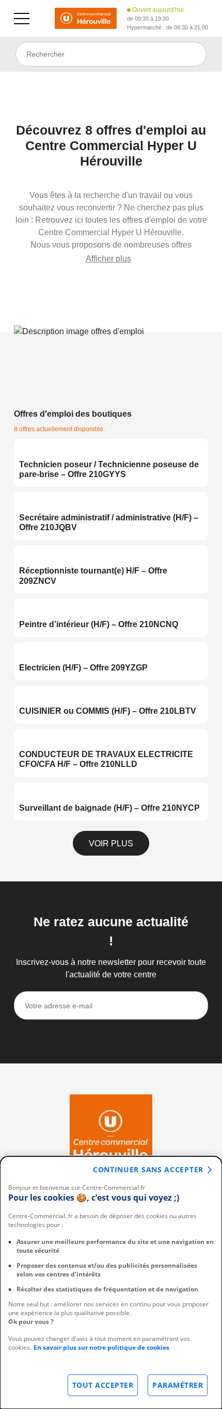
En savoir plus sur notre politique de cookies (101, 1347)
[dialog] (111, 1282)
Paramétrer (177, 1385)
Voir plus (111, 843)
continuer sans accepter (148, 1169)
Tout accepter (103, 1385)
